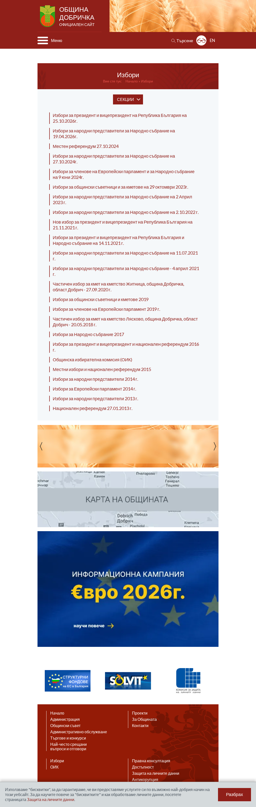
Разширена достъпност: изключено (201, 40)
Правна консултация (151, 761)
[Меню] (43, 40)
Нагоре (248, 759)
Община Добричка (76, 16)
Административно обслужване (78, 732)
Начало (132, 81)
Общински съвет (65, 725)
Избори (147, 81)
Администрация (65, 719)
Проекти (140, 713)
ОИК (54, 767)
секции (125, 99)
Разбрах (234, 794)
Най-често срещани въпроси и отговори (68, 746)
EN (212, 40)
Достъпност (143, 767)
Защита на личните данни (155, 773)
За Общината (144, 719)
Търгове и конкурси (68, 738)
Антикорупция (145, 779)
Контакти (140, 725)
